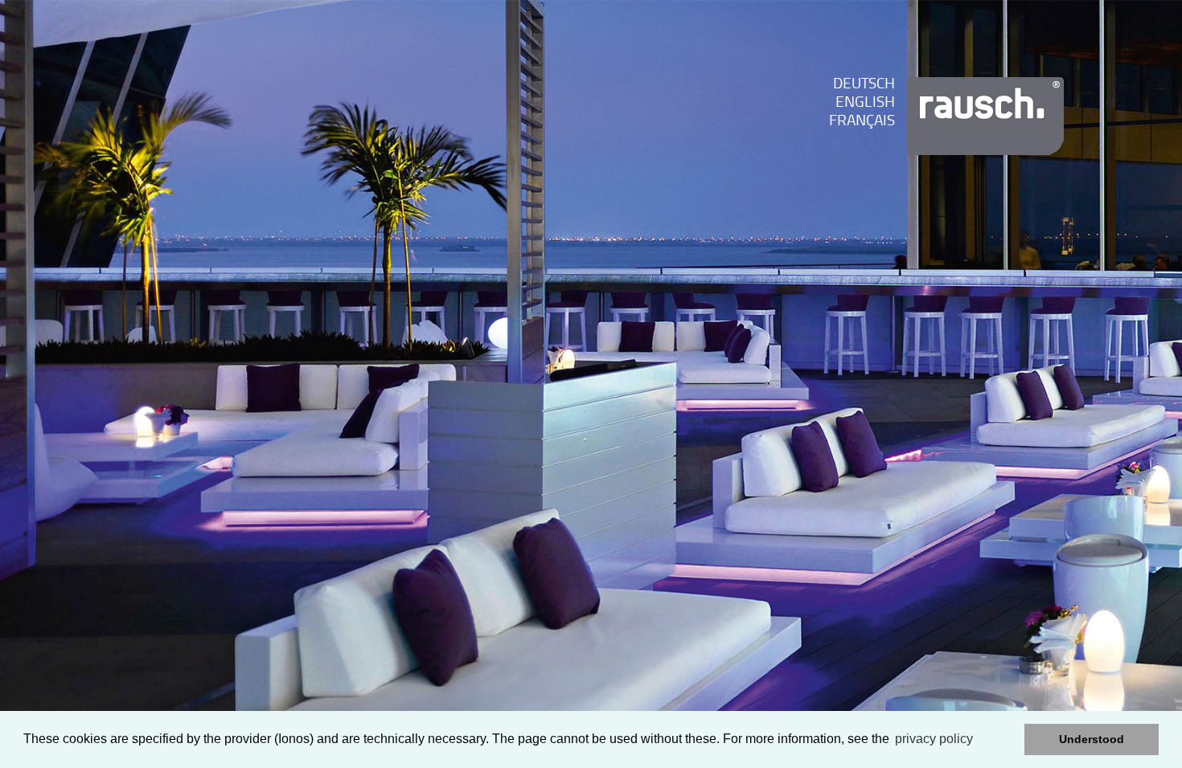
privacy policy (934, 739)
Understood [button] (1091, 739)
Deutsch (864, 84)
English (865, 103)
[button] (1008, 739)
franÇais (862, 121)
